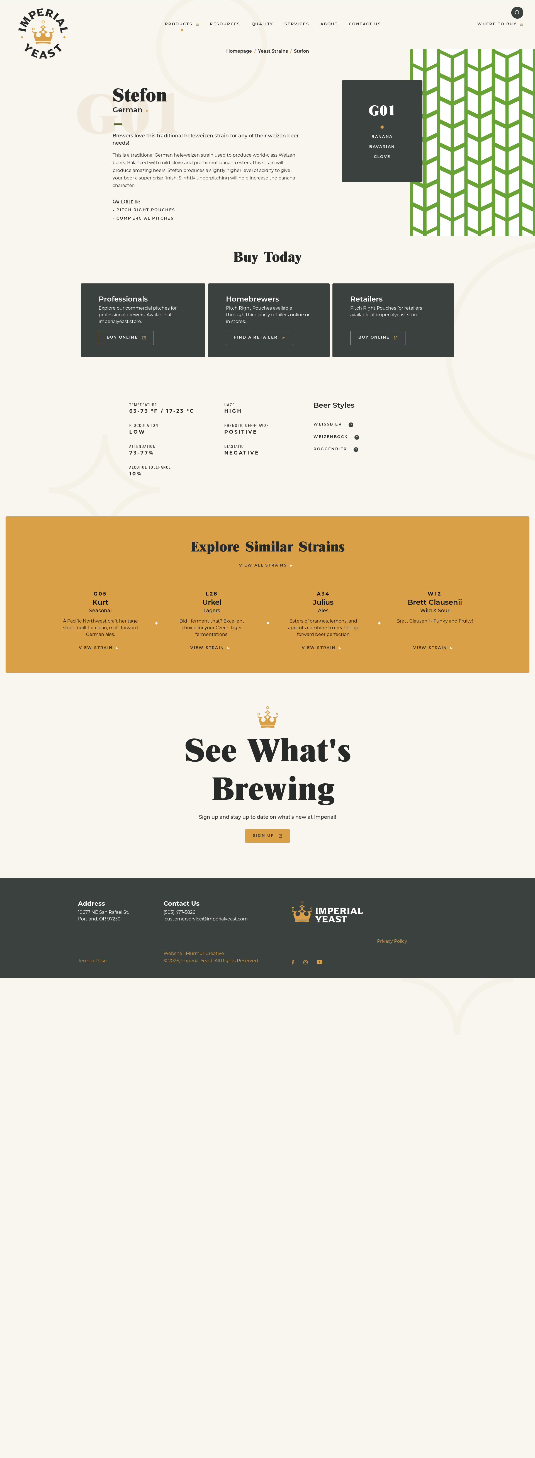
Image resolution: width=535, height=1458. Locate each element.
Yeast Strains (273, 51)
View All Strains (263, 565)
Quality (262, 24)
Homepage (239, 51)
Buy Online (122, 337)
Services (296, 24)
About (329, 24)
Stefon (301, 51)
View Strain (96, 648)
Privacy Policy (392, 941)
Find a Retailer (256, 337)
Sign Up (263, 836)
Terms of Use (92, 961)
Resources (225, 24)
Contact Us (365, 24)
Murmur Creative (205, 954)
